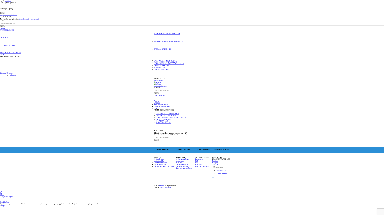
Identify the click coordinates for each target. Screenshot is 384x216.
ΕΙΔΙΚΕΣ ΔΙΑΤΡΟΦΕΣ (7, 45)
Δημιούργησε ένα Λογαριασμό (29, 19)
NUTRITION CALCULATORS (10, 53)
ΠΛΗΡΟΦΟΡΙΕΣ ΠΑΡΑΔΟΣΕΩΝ (165, 62)
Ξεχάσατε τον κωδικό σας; (8, 15)
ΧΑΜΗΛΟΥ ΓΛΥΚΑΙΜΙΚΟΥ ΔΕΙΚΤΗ (167, 34)
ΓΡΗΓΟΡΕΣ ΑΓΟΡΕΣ (7, 30)
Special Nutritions (161, 104)
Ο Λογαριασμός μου (182, 159)
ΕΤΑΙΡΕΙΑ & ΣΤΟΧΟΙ (161, 65)
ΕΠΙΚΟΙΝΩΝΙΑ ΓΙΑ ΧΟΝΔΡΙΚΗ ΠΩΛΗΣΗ (169, 64)
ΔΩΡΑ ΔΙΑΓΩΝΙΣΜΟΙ (161, 69)
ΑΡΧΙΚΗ (3, 28)
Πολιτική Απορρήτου (202, 166)
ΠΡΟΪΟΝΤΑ (4, 37)
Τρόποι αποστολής (182, 166)
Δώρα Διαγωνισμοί (160, 164)
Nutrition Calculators (162, 106)
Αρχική (156, 101)
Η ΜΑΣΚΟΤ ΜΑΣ (160, 67)
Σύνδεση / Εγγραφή (6, 73)
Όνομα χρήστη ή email (11, 3)
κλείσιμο (8, 1)
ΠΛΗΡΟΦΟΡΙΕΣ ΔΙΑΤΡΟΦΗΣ (164, 60)
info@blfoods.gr (159, 80)
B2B (196, 161)
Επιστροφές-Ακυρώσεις (184, 168)
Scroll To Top (4, 202)
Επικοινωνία (199, 159)
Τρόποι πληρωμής (182, 164)
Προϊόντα (157, 103)
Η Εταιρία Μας (159, 159)
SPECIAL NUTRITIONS (162, 49)
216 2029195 (221, 170)
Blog (155, 108)
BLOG (2, 55)
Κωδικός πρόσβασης (10, 9)
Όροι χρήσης (199, 164)
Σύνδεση (2, 13)
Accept (2, 205)
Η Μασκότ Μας (159, 161)
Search (2, 26)
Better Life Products (160, 163)
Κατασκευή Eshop (165, 187)
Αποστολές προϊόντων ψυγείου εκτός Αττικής (168, 41)
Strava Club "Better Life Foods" (164, 166)
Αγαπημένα (180, 161)
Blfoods (161, 185)
